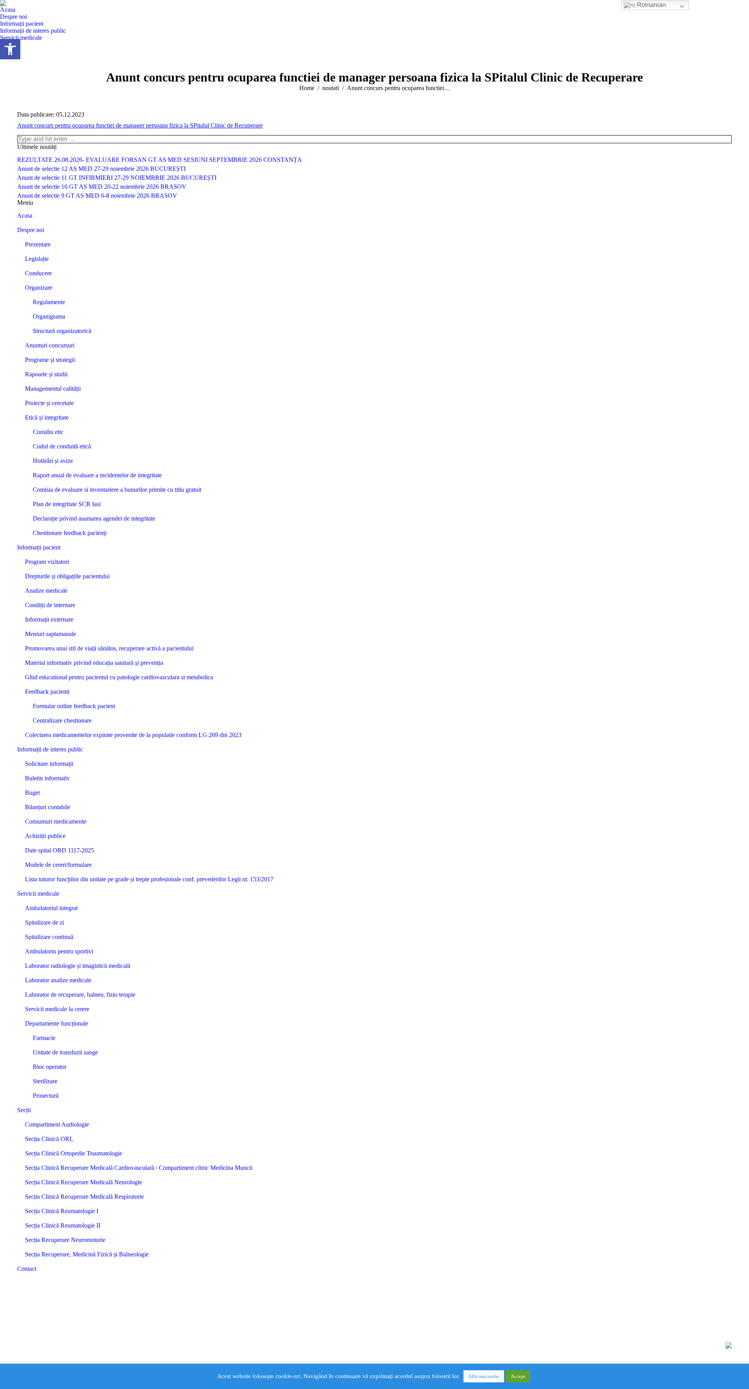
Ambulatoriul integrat (51, 908)
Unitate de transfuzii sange (65, 1052)
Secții (24, 1110)
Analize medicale (46, 590)
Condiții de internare (50, 605)
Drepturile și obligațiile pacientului (67, 576)
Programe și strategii (50, 359)
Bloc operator (49, 1066)
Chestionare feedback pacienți (69, 533)
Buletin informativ (47, 778)
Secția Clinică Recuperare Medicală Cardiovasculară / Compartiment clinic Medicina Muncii (138, 1167)
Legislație (37, 258)
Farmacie (44, 1038)
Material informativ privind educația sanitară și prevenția (94, 662)
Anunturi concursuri (50, 345)
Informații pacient (38, 547)
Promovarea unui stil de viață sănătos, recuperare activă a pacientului (109, 648)
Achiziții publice (45, 836)
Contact (26, 1268)
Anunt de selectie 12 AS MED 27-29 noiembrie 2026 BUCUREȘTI (101, 168)
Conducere (38, 273)
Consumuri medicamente (55, 821)
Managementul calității (53, 388)
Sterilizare (45, 1081)
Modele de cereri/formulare (58, 864)
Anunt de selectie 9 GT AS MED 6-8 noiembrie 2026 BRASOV (97, 195)
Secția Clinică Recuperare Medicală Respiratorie (84, 1196)
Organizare (38, 287)
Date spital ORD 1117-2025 (59, 850)
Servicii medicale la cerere (57, 1009)
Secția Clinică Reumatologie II (62, 1225)
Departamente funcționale (56, 1023)
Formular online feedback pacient (74, 706)
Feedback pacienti (47, 691)
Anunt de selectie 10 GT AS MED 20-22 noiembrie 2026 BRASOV (101, 186)
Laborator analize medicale (58, 980)
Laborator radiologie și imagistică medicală (77, 965)
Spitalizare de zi (44, 922)
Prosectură (46, 1095)
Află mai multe (483, 1376)
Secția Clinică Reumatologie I (61, 1211)
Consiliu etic (48, 432)
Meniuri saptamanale (50, 634)
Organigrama (49, 316)
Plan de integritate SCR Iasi (67, 504)
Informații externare (49, 619)
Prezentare (38, 244)
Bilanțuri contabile (47, 807)
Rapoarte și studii (46, 374)
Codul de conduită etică (62, 446)
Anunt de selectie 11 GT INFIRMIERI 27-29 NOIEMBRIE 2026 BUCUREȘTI (117, 177)
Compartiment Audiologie (57, 1124)
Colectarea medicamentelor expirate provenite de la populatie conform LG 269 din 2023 (133, 735)
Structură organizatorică (62, 331)
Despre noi (30, 230)
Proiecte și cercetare (49, 403)
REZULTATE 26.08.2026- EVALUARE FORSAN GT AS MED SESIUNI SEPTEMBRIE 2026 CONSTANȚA (159, 159)
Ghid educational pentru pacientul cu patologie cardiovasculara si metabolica (119, 677)
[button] (10, 49)
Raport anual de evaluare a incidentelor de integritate (97, 475)
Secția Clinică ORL (49, 1139)
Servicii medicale (38, 893)
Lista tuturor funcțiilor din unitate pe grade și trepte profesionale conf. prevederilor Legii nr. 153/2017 (149, 879)
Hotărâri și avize (53, 460)
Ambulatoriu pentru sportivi (59, 951)
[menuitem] (7, 9)
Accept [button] (518, 1376)
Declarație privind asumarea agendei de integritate (94, 518)
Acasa (24, 215)
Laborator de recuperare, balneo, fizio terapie (80, 994)
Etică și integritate (47, 417)
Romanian (650, 5)
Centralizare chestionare (62, 720)
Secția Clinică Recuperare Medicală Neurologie (83, 1182)
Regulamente (49, 302)
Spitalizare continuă (49, 937)
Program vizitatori (47, 561)
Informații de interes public (50, 749)
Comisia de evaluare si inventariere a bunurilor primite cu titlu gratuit (117, 489)
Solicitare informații (49, 763)
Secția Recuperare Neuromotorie (65, 1240)
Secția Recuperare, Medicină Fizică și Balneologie (87, 1254)
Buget (32, 792)
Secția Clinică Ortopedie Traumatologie (73, 1153)
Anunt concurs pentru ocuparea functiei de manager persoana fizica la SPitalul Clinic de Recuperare (140, 125)
